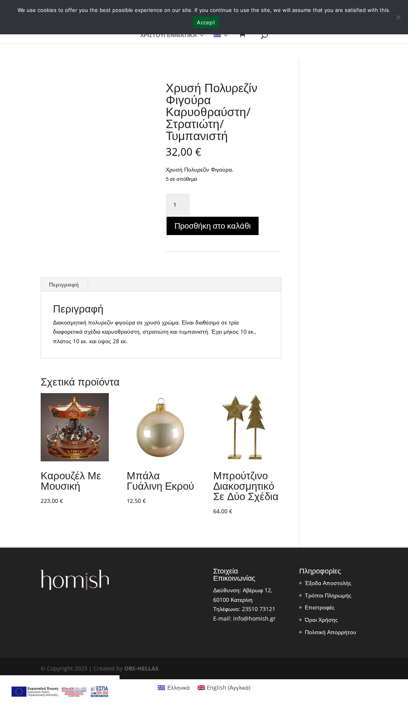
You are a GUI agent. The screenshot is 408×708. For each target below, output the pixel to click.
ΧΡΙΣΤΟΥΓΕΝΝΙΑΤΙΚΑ (168, 35)
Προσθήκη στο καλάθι (213, 225)
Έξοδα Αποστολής (328, 583)
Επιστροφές (320, 607)
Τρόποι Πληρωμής (328, 595)
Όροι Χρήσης (321, 619)
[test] (245, 34)
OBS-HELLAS (141, 668)
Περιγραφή (64, 284)
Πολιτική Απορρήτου (330, 632)
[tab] (64, 284)
